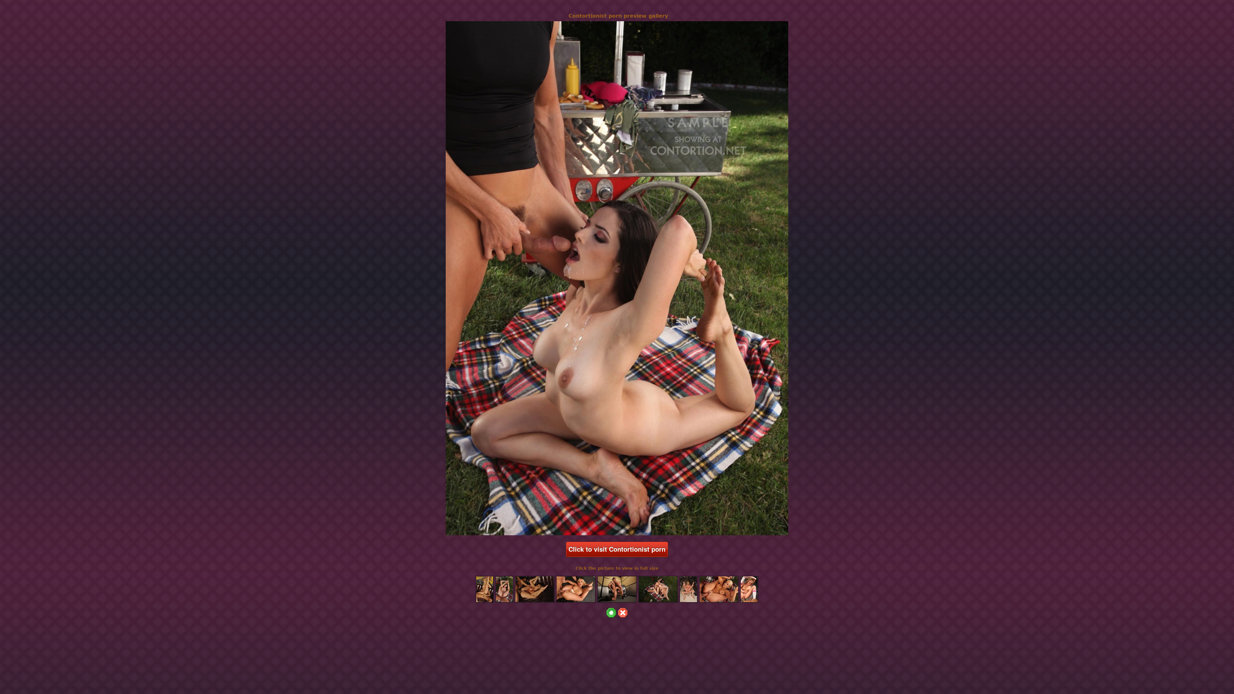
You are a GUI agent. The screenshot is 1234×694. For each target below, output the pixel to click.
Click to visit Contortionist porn (617, 549)
